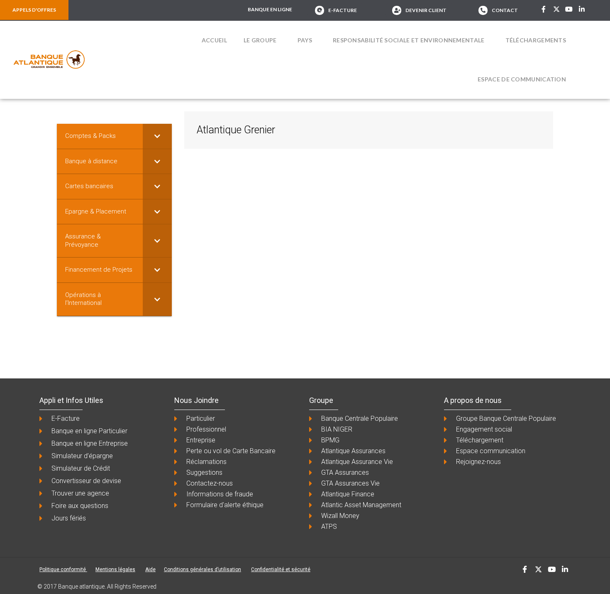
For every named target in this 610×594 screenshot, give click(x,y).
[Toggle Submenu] (157, 136)
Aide (150, 569)
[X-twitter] (556, 9)
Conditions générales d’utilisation (202, 569)
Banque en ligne (270, 9)
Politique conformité (63, 569)
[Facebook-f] (543, 9)
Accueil (214, 40)
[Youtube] (569, 9)
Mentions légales (115, 569)
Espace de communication (522, 79)
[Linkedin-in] (581, 9)
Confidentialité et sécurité (280, 569)
